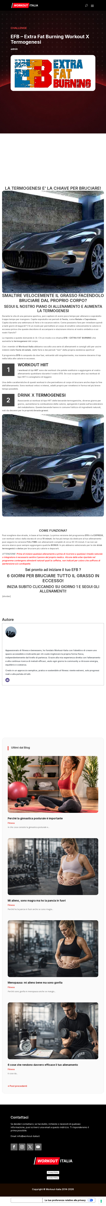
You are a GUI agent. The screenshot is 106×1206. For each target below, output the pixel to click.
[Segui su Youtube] (38, 1146)
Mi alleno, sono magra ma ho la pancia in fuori (37, 900)
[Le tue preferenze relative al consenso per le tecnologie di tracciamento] (101, 1201)
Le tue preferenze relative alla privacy (65, 1200)
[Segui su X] (30, 1146)
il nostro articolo (59, 377)
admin (14, 49)
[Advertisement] (53, 160)
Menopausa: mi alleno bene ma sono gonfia (35, 982)
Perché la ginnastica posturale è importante (35, 818)
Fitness (11, 823)
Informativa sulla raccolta (26, 1200)
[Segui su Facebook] (14, 1146)
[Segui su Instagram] (22, 1146)
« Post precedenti (17, 1086)
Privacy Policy (53, 1172)
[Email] (7, 680)
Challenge (19, 28)
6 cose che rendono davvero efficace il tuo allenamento (43, 1064)
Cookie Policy (53, 1178)
